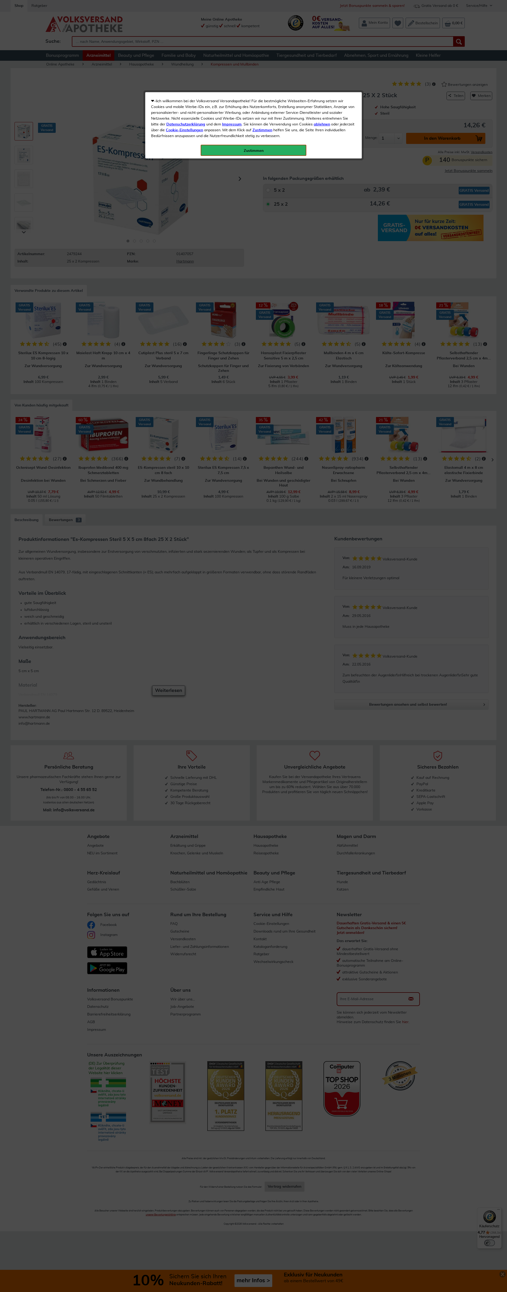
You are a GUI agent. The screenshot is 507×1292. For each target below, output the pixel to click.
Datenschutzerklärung (185, 124)
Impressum (232, 124)
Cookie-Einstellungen (184, 130)
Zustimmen (262, 130)
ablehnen (322, 124)
